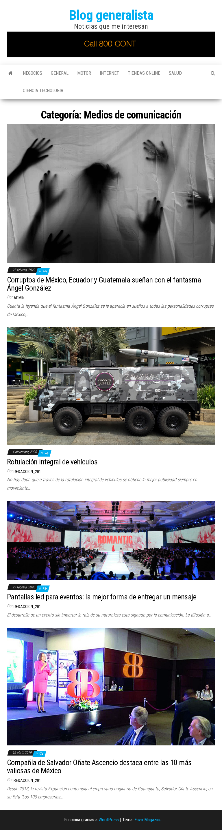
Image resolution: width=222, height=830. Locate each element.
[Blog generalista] (10, 73)
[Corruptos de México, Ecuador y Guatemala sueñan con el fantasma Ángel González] (111, 193)
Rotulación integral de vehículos (52, 461)
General (60, 73)
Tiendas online (144, 73)
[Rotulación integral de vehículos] (111, 385)
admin (19, 297)
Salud (175, 73)
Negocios (32, 73)
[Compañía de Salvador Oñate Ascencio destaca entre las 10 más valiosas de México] (111, 686)
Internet (109, 73)
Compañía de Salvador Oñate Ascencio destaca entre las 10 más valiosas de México (99, 766)
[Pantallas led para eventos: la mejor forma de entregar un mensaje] (111, 540)
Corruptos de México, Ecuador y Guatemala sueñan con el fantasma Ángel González (104, 284)
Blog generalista (111, 15)
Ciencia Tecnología (43, 90)
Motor (84, 73)
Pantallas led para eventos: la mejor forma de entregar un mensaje (101, 596)
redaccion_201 (27, 471)
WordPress (109, 819)
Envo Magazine (148, 819)
